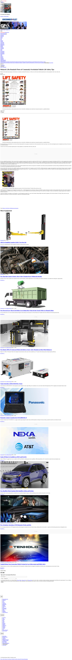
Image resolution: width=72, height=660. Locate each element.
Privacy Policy (35, 62)
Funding (1, 40)
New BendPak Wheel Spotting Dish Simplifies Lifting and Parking (17, 491)
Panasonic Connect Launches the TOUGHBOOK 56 (13, 417)
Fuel (1, 38)
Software (1, 56)
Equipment (2, 35)
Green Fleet (2, 42)
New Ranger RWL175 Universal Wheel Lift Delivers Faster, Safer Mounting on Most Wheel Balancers (26, 349)
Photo (13, 61)
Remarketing (2, 53)
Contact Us (14, 62)
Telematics (2, 58)
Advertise (10, 62)
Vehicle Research (3, 60)
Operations (2, 47)
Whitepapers (24, 61)
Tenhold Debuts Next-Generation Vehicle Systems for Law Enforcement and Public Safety (23, 564)
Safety (1, 54)
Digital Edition (6, 16)
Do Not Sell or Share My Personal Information (20, 659)
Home (1, 67)
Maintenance (2, 44)
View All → (2, 568)
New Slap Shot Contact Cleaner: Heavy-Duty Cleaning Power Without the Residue (21, 276)
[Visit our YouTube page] (3, 572)
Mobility (1, 45)
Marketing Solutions (19, 62)
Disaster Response (3, 33)
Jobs (34, 61)
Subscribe (1, 16)
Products (15, 61)
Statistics (20, 61)
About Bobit (51, 62)
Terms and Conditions (40, 62)
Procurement (2, 51)
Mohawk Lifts (5, 208)
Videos (11, 61)
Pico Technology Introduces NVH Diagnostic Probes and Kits (15, 525)
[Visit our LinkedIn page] (1, 572)
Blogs (9, 61)
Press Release (30, 62)
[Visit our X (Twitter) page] (2, 572)
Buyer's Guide (43, 61)
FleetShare (2, 61)
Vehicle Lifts (9, 208)
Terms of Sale (11, 659)
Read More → (2, 246)
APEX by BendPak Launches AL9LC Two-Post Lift (13, 242)
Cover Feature (4, 0)
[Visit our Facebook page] (0, 572)
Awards (33, 61)
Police (1, 49)
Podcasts (27, 61)
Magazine (17, 61)
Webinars (30, 61)
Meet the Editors (6, 62)
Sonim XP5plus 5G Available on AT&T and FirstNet (13, 457)
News (7, 0)
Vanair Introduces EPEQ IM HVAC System (11, 383)
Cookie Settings (46, 62)
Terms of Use (7, 659)
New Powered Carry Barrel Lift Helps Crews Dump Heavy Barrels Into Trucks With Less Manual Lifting (27, 310)
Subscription (2, 62)
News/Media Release (8, 308)
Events (3, 600)
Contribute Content (25, 62)
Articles (9, 0)
